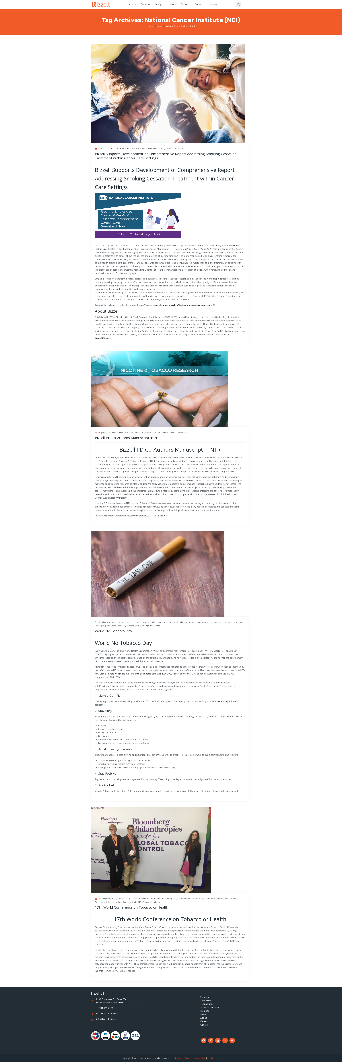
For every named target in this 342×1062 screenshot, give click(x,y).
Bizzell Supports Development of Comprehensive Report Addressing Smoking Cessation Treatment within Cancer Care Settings (166, 155)
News (203, 1014)
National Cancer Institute (207, 245)
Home (150, 26)
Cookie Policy (214, 1058)
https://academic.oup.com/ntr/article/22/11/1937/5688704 (137, 515)
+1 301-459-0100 (104, 1008)
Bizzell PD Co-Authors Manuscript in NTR (128, 437)
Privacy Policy (198, 1058)
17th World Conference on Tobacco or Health (131, 907)
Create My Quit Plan (225, 701)
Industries (206, 1000)
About (203, 1017)
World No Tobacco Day (113, 631)
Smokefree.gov (207, 686)
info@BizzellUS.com (106, 1019)
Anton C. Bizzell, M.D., (149, 299)
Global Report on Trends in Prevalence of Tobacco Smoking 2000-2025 (136, 673)
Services (204, 997)
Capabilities (206, 1003)
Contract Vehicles (209, 1007)
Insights (204, 1010)
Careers (204, 1021)
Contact (204, 1024)
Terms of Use (183, 1058)
